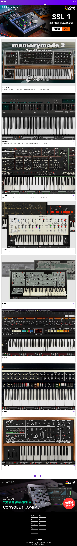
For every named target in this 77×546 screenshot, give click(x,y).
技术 (57, 3)
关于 (44, 542)
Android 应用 (30, 542)
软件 (45, 3)
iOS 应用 (27, 542)
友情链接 (50, 542)
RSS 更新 (39, 542)
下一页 (42, 475)
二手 (70, 3)
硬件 (32, 3)
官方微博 (36, 542)
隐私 (47, 542)
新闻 (19, 3)
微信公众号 (33, 542)
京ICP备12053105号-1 (35, 544)
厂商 (6, 3)
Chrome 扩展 (42, 542)
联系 (46, 542)
